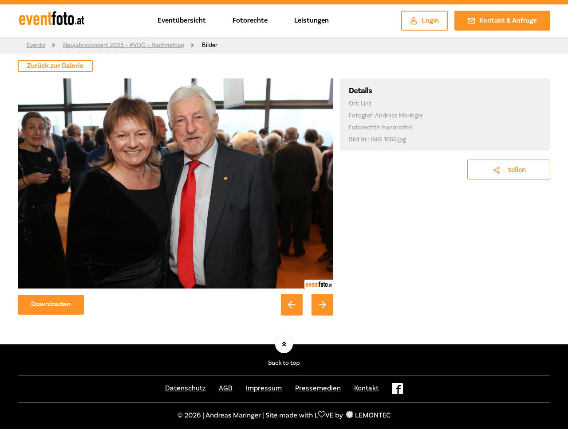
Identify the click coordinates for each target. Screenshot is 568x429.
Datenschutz (185, 388)
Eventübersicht (182, 20)
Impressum (264, 388)
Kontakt (366, 388)
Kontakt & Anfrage (508, 20)
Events (36, 45)
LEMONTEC (372, 415)
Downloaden (51, 304)
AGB (226, 388)
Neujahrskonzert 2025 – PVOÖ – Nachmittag (123, 45)
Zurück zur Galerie (55, 66)
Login (430, 20)
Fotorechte (250, 20)
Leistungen (311, 20)
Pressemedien (318, 388)
